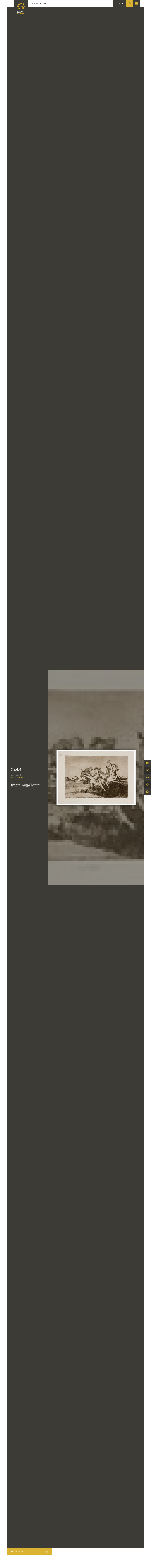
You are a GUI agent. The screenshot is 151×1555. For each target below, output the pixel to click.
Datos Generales (18, 1551)
